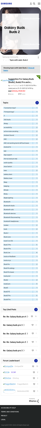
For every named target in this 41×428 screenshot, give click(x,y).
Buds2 (6, 280)
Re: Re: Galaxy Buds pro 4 (15, 316)
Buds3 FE (7, 292)
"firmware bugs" (9, 112)
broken (6, 225)
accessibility (8, 127)
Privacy (4, 416)
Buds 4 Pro (7, 249)
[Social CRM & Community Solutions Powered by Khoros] (34, 400)
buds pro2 (7, 276)
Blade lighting (8, 198)
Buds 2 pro (7, 237)
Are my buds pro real (10, 159)
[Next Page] (37, 103)
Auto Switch (8, 167)
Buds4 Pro (7, 299)
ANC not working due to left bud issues (16, 143)
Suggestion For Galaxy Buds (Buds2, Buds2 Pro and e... (21, 80)
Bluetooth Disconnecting (12, 217)
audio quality (8, 163)
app (5, 151)
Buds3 (6, 288)
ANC (5, 139)
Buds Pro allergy (9, 268)
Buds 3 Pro (7, 245)
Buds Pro (7, 264)
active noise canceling (11, 131)
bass (5, 170)
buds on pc (7, 260)
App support (8, 155)
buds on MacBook (9, 256)
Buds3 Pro (7, 296)
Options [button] (34, 57)
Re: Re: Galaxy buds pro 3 (14, 333)
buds (5, 229)
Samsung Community (10, 57)
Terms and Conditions (10, 412)
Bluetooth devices (10, 213)
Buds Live (7, 253)
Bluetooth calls (9, 210)
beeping (6, 186)
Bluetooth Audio (9, 206)
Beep (5, 182)
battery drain (8, 174)
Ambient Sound (9, 135)
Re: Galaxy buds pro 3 (13, 325)
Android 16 (7, 147)
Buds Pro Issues (9, 272)
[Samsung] (6, 3)
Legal (3, 419)
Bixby (6, 194)
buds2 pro (7, 284)
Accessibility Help (8, 408)
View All (20, 309)
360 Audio (7, 120)
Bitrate (6, 190)
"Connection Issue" (10, 108)
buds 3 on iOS (8, 241)
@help (6, 123)
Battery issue (8, 178)
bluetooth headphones (11, 221)
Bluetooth (7, 202)
